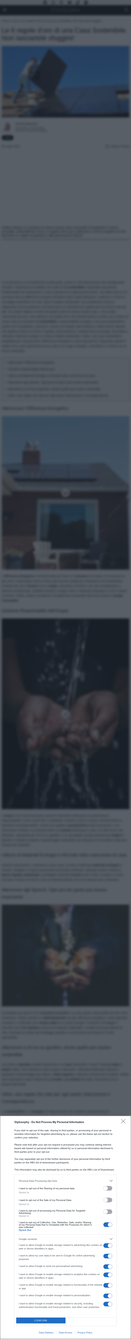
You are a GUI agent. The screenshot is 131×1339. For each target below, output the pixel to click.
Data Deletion (46, 1332)
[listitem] (65, 1181)
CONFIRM (41, 1320)
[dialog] (65, 1227)
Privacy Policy (84, 1332)
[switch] (107, 1188)
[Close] (124, 1122)
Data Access (65, 1332)
